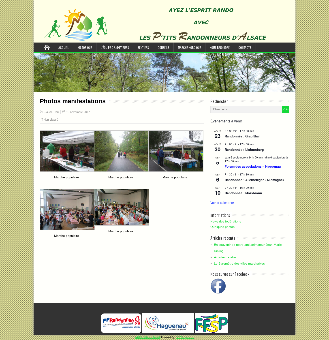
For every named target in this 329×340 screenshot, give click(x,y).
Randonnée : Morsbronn (243, 193)
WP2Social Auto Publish (147, 337)
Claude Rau (51, 112)
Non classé (51, 119)
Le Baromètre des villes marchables (239, 263)
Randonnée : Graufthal (242, 136)
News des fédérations (225, 221)
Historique (84, 47)
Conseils (163, 47)
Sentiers (143, 47)
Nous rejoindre (220, 47)
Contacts (244, 47)
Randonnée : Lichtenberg (244, 149)
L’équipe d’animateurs (115, 47)
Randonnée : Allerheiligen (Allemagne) (254, 179)
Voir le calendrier (222, 202)
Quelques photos (222, 227)
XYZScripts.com (185, 337)
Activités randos (225, 257)
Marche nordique (189, 47)
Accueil (63, 47)
